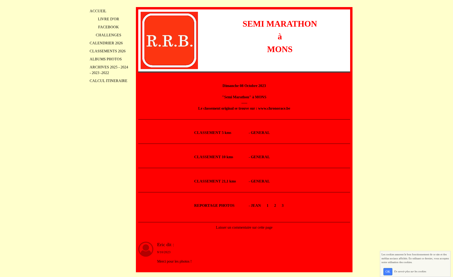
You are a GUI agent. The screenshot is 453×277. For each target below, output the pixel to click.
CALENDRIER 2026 (106, 43)
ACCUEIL (98, 11)
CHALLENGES (108, 35)
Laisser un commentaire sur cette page (244, 227)
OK (388, 271)
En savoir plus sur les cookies (410, 271)
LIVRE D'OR (108, 19)
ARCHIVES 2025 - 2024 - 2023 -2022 (109, 70)
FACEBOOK (108, 27)
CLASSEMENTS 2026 (108, 51)
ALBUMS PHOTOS (106, 59)
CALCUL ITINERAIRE (108, 81)
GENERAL (260, 133)
